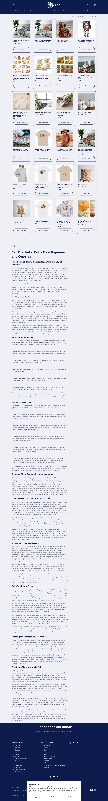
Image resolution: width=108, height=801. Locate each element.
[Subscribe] (66, 736)
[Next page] (60, 239)
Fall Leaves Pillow (83, 184)
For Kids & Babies (20, 769)
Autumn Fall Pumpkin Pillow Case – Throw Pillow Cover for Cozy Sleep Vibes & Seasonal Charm (21, 77)
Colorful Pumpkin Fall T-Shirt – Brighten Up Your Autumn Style (65, 151)
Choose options (21, 49)
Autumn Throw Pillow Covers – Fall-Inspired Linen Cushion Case (65, 77)
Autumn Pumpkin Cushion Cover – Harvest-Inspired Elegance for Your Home (42, 77)
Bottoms (17, 747)
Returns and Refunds (50, 763)
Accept (53, 796)
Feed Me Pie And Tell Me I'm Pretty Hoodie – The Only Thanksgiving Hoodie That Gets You (64, 222)
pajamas (31, 276)
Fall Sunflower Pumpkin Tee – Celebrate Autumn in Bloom (43, 221)
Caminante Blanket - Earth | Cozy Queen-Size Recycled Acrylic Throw (20, 151)
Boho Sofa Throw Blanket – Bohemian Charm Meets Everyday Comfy (64, 114)
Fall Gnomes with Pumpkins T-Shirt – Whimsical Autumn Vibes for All (64, 186)
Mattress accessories (21, 758)
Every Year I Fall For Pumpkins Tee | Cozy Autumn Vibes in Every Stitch (43, 186)
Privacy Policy (44, 791)
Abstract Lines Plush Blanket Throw (21, 41)
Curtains (17, 750)
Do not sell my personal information (54, 765)
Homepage (47, 745)
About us (46, 754)
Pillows (17, 763)
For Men (17, 767)
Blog (45, 750)
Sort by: (73, 16)
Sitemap (46, 767)
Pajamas (17, 760)
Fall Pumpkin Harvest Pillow (21, 220)
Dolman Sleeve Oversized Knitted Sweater (20, 185)
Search (46, 747)
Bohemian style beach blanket (43, 112)
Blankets (17, 745)
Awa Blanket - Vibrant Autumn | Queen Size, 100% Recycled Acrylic (86, 77)
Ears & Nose (18, 752)
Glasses (17, 756)
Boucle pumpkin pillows (85, 112)
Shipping (46, 760)
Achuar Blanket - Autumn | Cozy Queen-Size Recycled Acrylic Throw (64, 42)
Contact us (47, 752)
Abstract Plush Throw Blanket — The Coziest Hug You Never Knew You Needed (43, 42)
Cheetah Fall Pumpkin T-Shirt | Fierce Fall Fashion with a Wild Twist (43, 151)
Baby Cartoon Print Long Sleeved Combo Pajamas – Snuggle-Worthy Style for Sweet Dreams (20, 114)
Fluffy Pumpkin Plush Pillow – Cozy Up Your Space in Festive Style (86, 221)
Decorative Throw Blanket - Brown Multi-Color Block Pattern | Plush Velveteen (85, 151)
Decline (70, 796)
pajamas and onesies (31, 502)
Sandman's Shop (19, 795)
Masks (17, 754)
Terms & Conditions (49, 756)
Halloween (18, 771)
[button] (13, 5)
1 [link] (47, 239)
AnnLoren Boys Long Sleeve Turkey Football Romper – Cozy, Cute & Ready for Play (86, 42)
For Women (18, 765)
